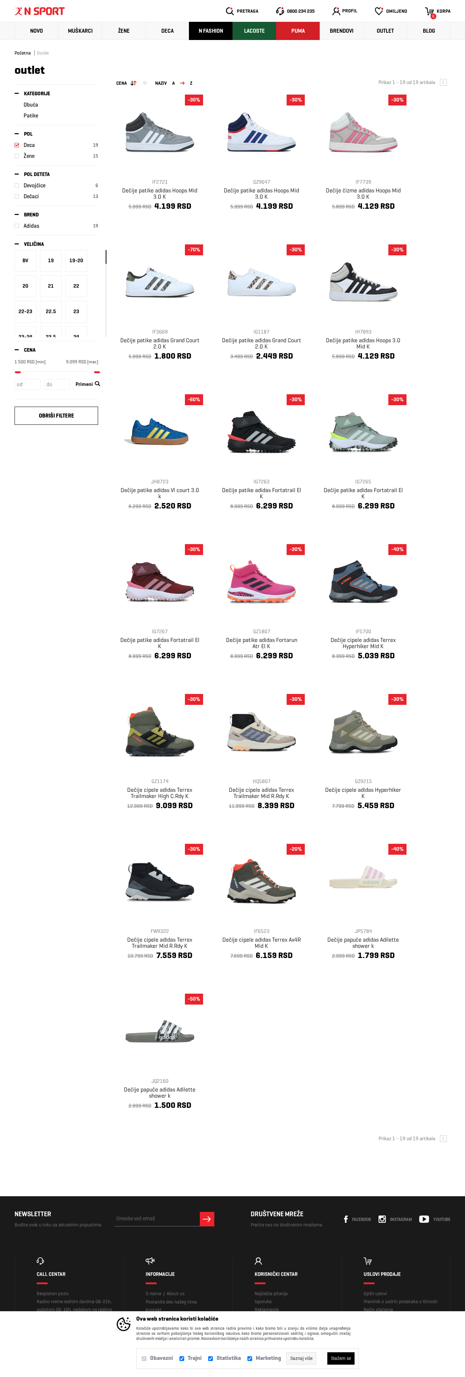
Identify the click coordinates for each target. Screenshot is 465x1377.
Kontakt (154, 1310)
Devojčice (34, 185)
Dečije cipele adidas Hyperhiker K (363, 793)
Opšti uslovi (375, 1293)
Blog (429, 31)
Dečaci (31, 196)
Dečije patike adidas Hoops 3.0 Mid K (363, 343)
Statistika (229, 1357)
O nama (153, 1293)
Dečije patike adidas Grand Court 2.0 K (159, 343)
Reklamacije (267, 1309)
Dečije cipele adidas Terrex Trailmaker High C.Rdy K (159, 793)
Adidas (31, 226)
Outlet (385, 31)
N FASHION (211, 31)
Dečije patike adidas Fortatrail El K (261, 493)
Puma (298, 31)
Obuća (31, 104)
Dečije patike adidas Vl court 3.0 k (160, 493)
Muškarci (80, 31)
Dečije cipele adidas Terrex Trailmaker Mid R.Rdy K (261, 793)
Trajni (195, 1357)
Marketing (268, 1357)
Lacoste (254, 31)
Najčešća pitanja (271, 1293)
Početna (23, 53)
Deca (167, 31)
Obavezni (161, 1357)
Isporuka (263, 1301)
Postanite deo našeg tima (171, 1302)
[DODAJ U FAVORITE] (144, 223)
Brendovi (341, 31)
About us (176, 1293)
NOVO (36, 31)
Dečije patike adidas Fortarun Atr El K (261, 643)
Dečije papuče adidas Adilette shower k (363, 943)
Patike (31, 115)
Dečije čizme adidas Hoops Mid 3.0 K (363, 193)
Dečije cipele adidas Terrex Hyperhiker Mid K (363, 643)
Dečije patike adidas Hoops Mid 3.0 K (159, 193)
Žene (124, 31)
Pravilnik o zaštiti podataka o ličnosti (400, 1301)
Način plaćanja (378, 1309)
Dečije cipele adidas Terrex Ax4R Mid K (261, 943)
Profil (349, 11)
